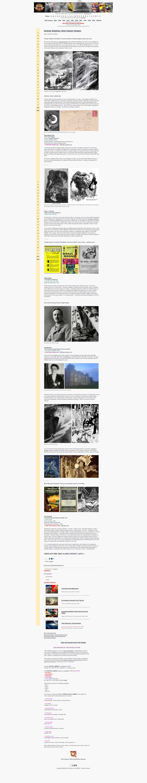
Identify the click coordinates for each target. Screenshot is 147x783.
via (74, 132)
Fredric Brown (48, 278)
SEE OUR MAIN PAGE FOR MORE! (73, 642)
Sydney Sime (58, 91)
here (69, 158)
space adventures (63, 41)
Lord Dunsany (48, 347)
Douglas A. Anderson (93, 219)
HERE (65, 680)
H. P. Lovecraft (48, 516)
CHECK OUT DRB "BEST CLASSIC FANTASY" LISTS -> (64, 553)
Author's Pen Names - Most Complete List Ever (55, 634)
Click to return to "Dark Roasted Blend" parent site (73, 759)
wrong (57, 219)
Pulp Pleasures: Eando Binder (71, 623)
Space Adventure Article (50, 638)
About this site (87, 13)
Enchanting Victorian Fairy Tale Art (73, 600)
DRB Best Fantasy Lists (66, 144)
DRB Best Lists (65, 525)
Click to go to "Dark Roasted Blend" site (54, 565)
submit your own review (50, 661)
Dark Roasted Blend (68, 650)
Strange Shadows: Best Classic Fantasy (62, 31)
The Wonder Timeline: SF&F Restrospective (55, 636)
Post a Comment (49, 576)
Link (45, 34)
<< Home (47, 579)
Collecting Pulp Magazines (70, 588)
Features (51, 561)
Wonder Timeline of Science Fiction (72, 660)
